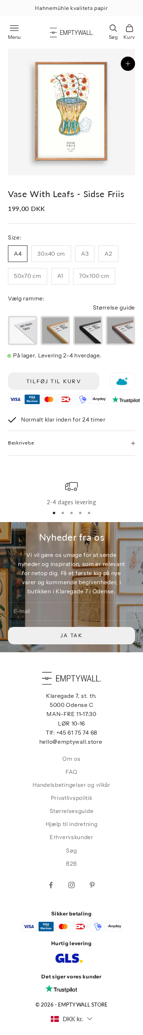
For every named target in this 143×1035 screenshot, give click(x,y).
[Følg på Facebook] (51, 885)
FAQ (71, 771)
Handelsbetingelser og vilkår (71, 784)
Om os (71, 758)
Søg (71, 850)
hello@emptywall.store (70, 741)
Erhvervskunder (71, 837)
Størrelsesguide (72, 811)
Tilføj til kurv (53, 381)
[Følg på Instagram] (71, 885)
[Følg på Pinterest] (92, 885)
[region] (71, 493)
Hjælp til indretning (72, 824)
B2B (71, 863)
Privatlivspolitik (72, 797)
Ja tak (71, 635)
